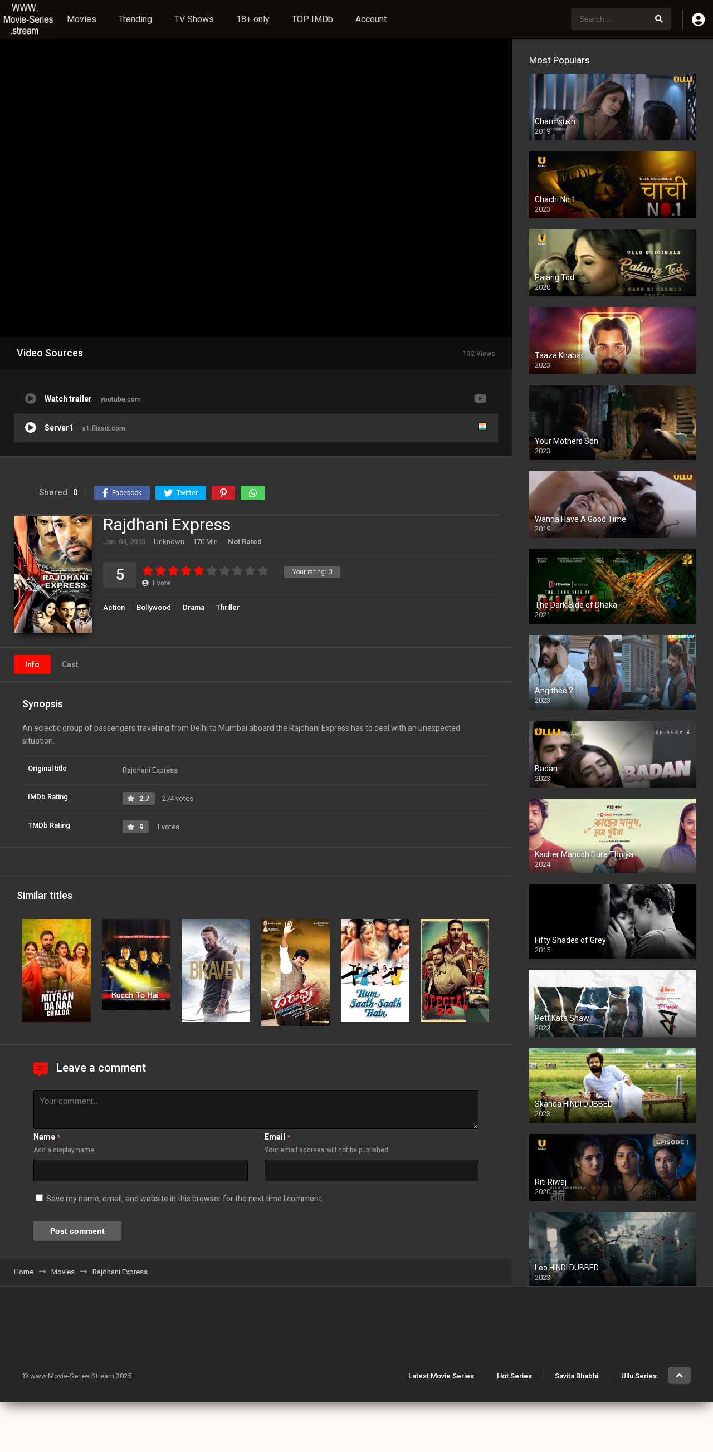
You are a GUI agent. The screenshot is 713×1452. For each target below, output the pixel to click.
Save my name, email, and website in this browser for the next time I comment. (184, 1198)
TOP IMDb (312, 19)
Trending (135, 19)
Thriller (228, 607)
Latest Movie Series (441, 1376)
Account (371, 19)
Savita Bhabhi (576, 1376)
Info (32, 664)
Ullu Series (639, 1376)
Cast (70, 664)
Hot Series (514, 1376)
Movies (81, 19)
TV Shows (194, 19)
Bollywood (153, 607)
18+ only (253, 19)
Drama (193, 607)
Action (114, 607)
